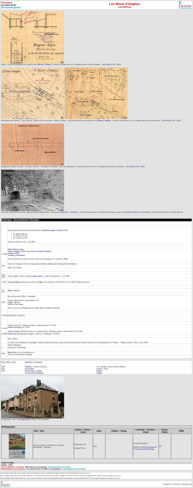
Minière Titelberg (44, 64)
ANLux (109, 64)
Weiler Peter (12, 334)
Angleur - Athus (7, 465)
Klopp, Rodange (14, 251)
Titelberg (28, 367)
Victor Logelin (13, 276)
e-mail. (88, 473)
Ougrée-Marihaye (44, 251)
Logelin (10, 302)
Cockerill (31, 296)
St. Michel (17, 234)
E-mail (117, 478)
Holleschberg (13, 249)
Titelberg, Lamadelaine (16, 255)
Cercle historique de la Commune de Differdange (145, 448)
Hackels (11, 253)
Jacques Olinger (14, 282)
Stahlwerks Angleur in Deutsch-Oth (54, 230)
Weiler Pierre (12, 352)
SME (17, 253)
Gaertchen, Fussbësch (33, 362)
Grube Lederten (47, 264)
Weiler (10, 291)
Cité (9, 315)
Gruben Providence (132, 212)
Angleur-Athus (37, 276)
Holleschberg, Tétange (33, 371)
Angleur (40, 282)
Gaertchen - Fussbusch (69, 212)
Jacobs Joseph (13, 331)
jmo (47, 419)
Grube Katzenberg (15, 327)
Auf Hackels (29, 369)
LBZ (9, 268)
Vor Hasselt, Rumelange (34, 373)
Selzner (10, 304)
